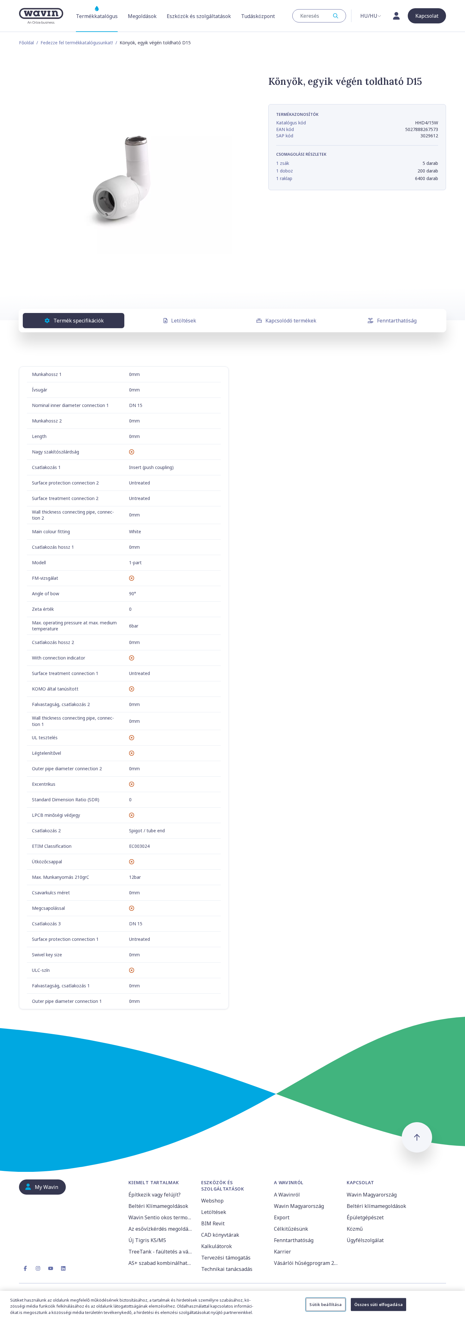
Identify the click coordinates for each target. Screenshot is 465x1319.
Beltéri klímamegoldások (376, 1206)
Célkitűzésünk (291, 1228)
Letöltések (183, 320)
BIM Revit (213, 1223)
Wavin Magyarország (299, 1206)
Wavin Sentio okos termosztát (161, 1217)
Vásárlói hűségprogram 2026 (306, 1263)
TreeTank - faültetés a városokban (161, 1251)
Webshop (212, 1200)
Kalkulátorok (216, 1246)
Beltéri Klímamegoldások (158, 1206)
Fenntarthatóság (397, 320)
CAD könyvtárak (220, 1234)
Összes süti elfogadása (378, 1304)
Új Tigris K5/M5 (147, 1240)
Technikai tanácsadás (226, 1269)
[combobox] (319, 15)
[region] (232, 1305)
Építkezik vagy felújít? (154, 1194)
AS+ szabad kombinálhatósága (161, 1263)
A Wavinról (287, 1194)
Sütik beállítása (325, 1304)
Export (281, 1217)
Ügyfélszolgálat (365, 1240)
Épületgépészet (365, 1217)
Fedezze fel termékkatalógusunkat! (76, 43)
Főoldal (26, 43)
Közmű (355, 1228)
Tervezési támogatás (226, 1257)
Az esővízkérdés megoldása (161, 1228)
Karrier (282, 1251)
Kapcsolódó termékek (290, 320)
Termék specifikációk (78, 320)
